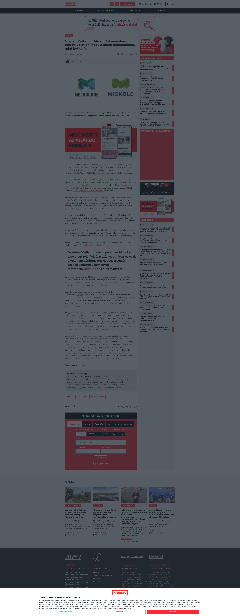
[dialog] (120, 602)
